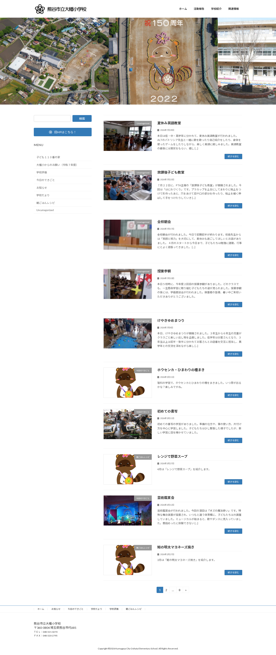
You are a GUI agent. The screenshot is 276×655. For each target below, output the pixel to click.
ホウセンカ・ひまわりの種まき (181, 370)
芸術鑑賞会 (165, 498)
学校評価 (41, 172)
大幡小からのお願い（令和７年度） (57, 164)
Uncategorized (45, 210)
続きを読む (233, 156)
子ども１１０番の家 (48, 157)
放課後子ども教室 (170, 172)
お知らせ (41, 187)
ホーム (40, 609)
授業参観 (164, 271)
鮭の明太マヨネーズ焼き (175, 547)
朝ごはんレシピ (45, 202)
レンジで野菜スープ (172, 456)
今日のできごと (45, 180)
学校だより (43, 195)
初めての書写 (167, 411)
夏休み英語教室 (169, 123)
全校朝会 (164, 222)
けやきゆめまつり (170, 320)
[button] (63, 132)
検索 (82, 118)
